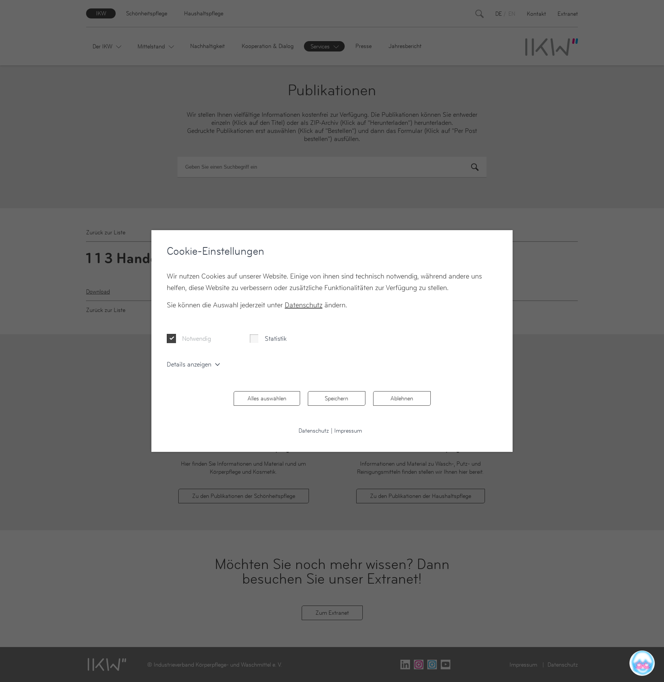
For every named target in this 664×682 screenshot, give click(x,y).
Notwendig (196, 338)
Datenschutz (303, 304)
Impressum (348, 430)
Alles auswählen (266, 398)
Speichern (336, 398)
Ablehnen (401, 398)
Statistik (276, 338)
